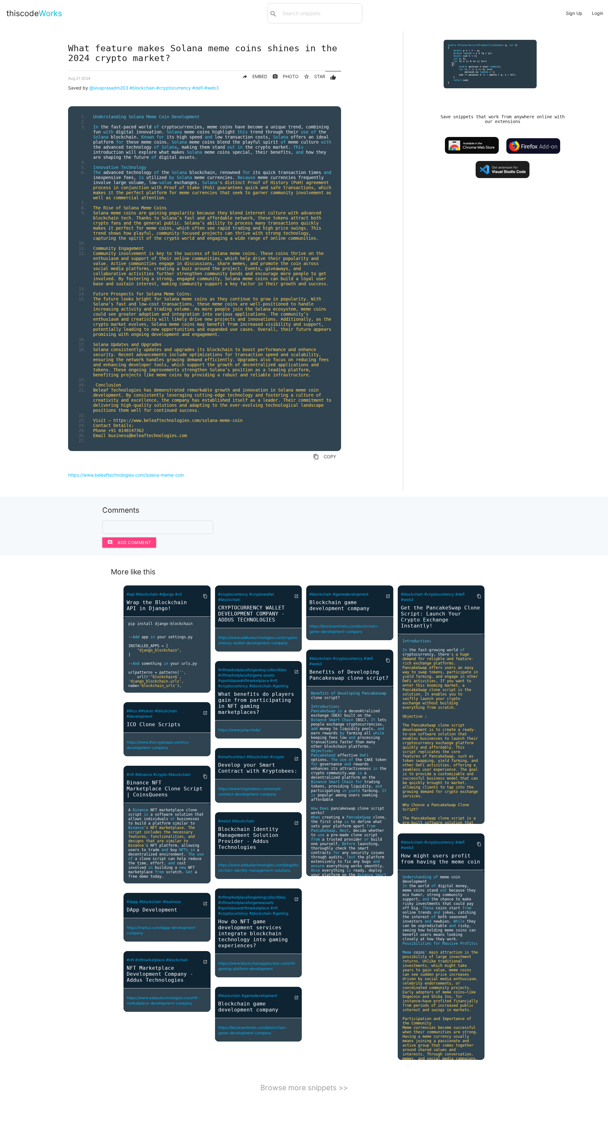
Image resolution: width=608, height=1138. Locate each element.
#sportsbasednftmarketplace (244, 680)
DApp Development (152, 910)
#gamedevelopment (259, 995)
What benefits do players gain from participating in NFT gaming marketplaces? (256, 703)
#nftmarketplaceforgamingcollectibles (252, 897)
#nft (130, 774)
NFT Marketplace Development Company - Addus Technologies (160, 974)
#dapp (132, 901)
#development (139, 716)
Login (597, 13)
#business (172, 901)
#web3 (211, 87)
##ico (132, 710)
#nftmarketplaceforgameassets (246, 902)
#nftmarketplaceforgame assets (246, 675)
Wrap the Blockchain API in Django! (157, 605)
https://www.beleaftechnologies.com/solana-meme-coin (126, 475)
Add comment (129, 542)
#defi (197, 87)
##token (146, 710)
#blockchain (142, 87)
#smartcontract (231, 756)
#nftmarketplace (150, 959)
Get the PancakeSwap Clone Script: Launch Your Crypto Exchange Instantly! (440, 617)
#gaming (280, 685)
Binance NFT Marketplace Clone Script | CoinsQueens (165, 789)
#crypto (160, 774)
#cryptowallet (261, 594)
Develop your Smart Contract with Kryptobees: (257, 768)
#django (166, 594)
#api (131, 594)
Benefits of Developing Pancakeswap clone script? (349, 675)
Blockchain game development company (248, 1007)
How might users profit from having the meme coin (440, 859)
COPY (324, 457)
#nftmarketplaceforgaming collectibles (252, 669)
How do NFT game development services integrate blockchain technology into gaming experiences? (253, 933)
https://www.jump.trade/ (239, 729)
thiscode (34, 13)
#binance (143, 774)
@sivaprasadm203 (108, 87)
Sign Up (574, 13)
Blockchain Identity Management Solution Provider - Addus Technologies (248, 838)
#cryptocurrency (173, 87)
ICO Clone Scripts (153, 724)
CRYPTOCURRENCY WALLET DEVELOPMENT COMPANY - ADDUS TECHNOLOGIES (251, 614)
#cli (178, 594)
